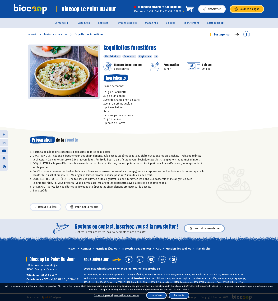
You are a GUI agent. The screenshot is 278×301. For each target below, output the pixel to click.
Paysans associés (126, 22)
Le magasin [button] (61, 22)
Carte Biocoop (215, 22)
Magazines (151, 22)
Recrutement (191, 22)
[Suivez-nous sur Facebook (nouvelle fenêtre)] (4, 134)
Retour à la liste (47, 206)
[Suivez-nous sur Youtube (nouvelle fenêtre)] (4, 150)
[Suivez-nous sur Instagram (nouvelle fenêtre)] (4, 159)
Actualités (84, 22)
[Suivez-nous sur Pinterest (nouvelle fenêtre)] (4, 167)
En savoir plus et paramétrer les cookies (116, 295)
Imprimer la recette (86, 206)
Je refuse (156, 295)
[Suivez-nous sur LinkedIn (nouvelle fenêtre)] (4, 142)
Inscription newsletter (207, 228)
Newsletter (214, 8)
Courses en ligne (249, 8)
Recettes (103, 22)
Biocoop (170, 22)
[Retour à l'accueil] (30, 9)
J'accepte (179, 295)
